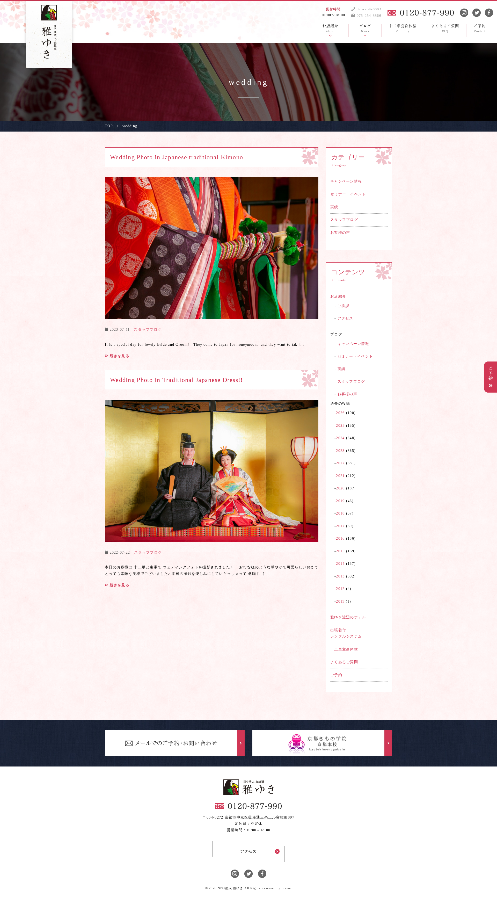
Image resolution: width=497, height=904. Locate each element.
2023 (340, 451)
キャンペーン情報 (346, 181)
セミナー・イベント (348, 194)
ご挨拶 (343, 306)
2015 (340, 551)
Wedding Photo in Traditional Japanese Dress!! (176, 380)
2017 (340, 526)
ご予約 (336, 675)
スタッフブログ (344, 220)
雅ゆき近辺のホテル (348, 617)
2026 (340, 413)
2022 (340, 463)
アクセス (345, 318)
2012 (340, 589)
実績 (334, 207)
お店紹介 (338, 296)
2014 (340, 564)
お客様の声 (340, 233)
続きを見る (118, 356)
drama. (287, 888)
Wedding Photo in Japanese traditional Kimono (176, 157)
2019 (340, 501)
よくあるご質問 (344, 662)
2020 (340, 488)
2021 (340, 476)
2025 (340, 426)
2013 (340, 576)
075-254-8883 (368, 9)
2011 (340, 601)
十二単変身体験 (344, 649)
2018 (340, 513)
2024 (340, 438)
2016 (340, 538)
